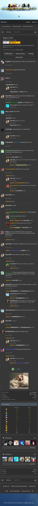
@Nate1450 (16, 142)
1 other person (32, 212)
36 (34, 454)
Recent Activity (17, 26)
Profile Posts (8, 54)
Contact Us (6, 486)
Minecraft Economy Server (19, 486)
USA (35, 473)
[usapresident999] (22, 459)
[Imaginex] (33, 442)
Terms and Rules (15, 491)
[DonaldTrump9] (10, 459)
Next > (19, 369)
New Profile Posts (28, 26)
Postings (30, 54)
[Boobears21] (4, 442)
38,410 (34, 397)
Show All (32, 447)
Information (19, 57)
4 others (27, 102)
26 (34, 438)
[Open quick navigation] (35, 32)
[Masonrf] (27, 459)
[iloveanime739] (4, 459)
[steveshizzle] (10, 442)
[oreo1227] (22, 442)
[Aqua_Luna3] (16, 459)
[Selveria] (16, 442)
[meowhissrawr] (27, 442)
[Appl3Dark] (33, 459)
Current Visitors (6, 26)
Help (6, 491)
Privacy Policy (26, 491)
